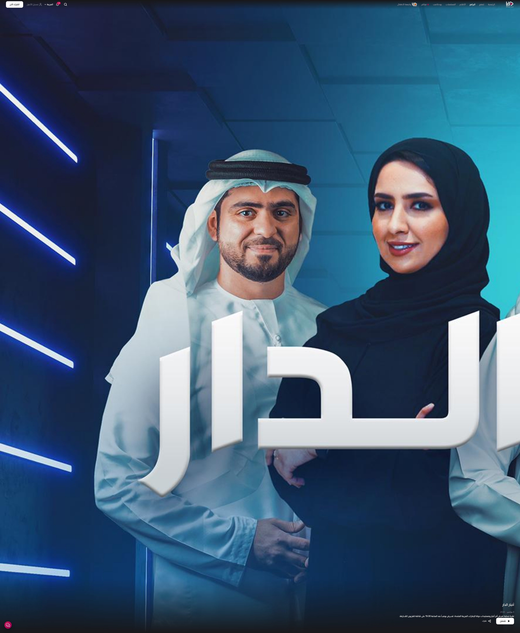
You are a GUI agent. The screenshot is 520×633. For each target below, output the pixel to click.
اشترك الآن (15, 4)
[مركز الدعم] (8, 625)
